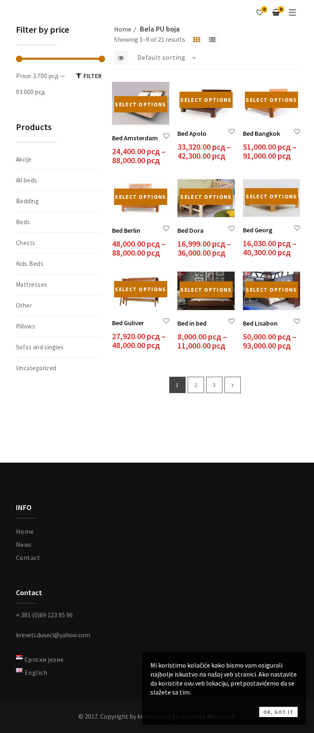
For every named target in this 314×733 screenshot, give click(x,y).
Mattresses (31, 284)
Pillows (25, 326)
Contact (28, 557)
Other (24, 305)
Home (122, 29)
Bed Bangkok (261, 133)
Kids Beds (29, 264)
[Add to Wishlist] (166, 136)
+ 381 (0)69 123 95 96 (44, 615)
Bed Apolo (191, 133)
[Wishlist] (259, 12)
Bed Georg (257, 230)
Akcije (24, 159)
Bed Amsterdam (135, 138)
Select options (140, 104)
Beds (23, 222)
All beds (26, 180)
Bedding (27, 201)
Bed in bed (191, 323)
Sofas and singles (40, 347)
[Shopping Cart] (276, 12)
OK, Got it (278, 712)
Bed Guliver (128, 323)
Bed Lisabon (260, 323)
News (24, 544)
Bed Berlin (126, 230)
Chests (26, 243)
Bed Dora (190, 230)
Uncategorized (36, 368)
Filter (92, 76)
